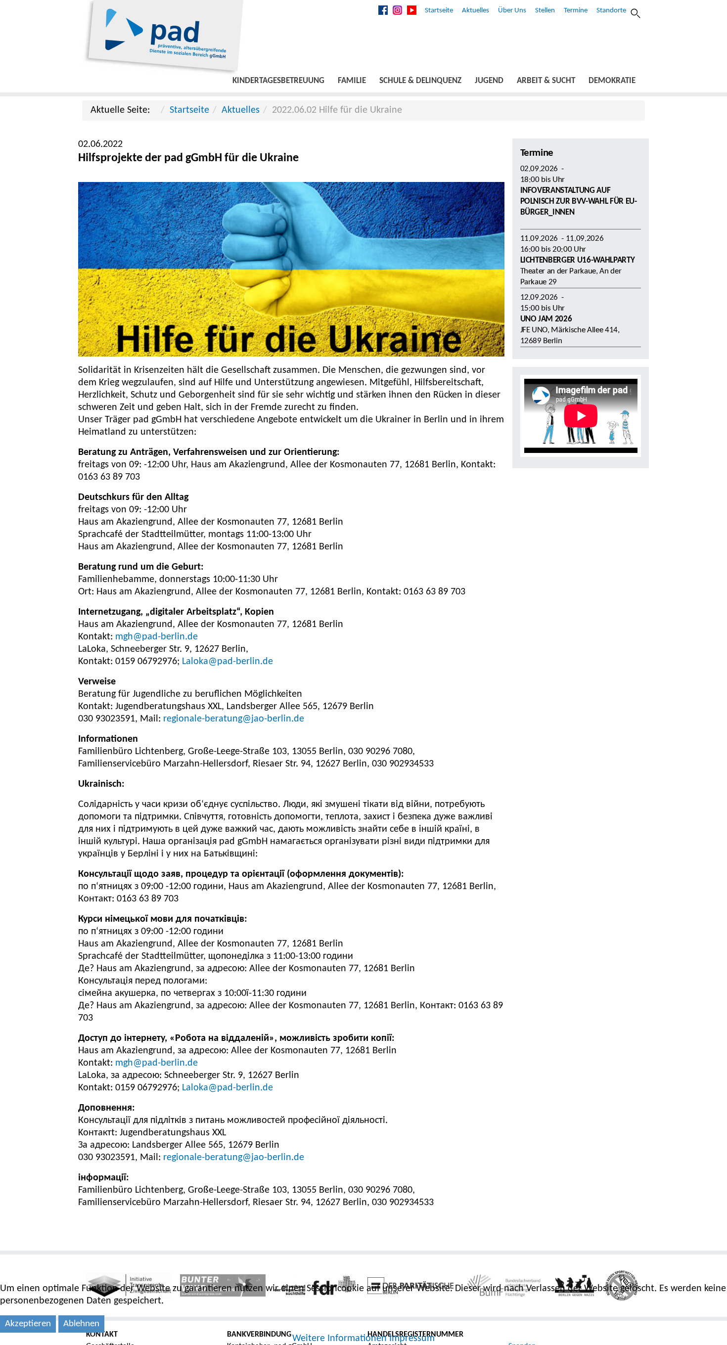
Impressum (412, 1339)
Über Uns (512, 10)
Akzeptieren (28, 1324)
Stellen (545, 10)
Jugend (489, 81)
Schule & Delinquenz (420, 81)
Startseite (439, 10)
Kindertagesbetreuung (278, 81)
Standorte (611, 10)
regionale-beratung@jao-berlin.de (233, 719)
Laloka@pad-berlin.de (227, 662)
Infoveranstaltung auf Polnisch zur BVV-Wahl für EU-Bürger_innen (578, 201)
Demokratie (612, 81)
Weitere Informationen (339, 1339)
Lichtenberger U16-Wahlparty (577, 260)
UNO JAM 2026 (546, 319)
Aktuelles (475, 10)
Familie (352, 81)
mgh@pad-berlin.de (156, 637)
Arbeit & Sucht (546, 81)
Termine (576, 10)
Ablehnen (81, 1324)
